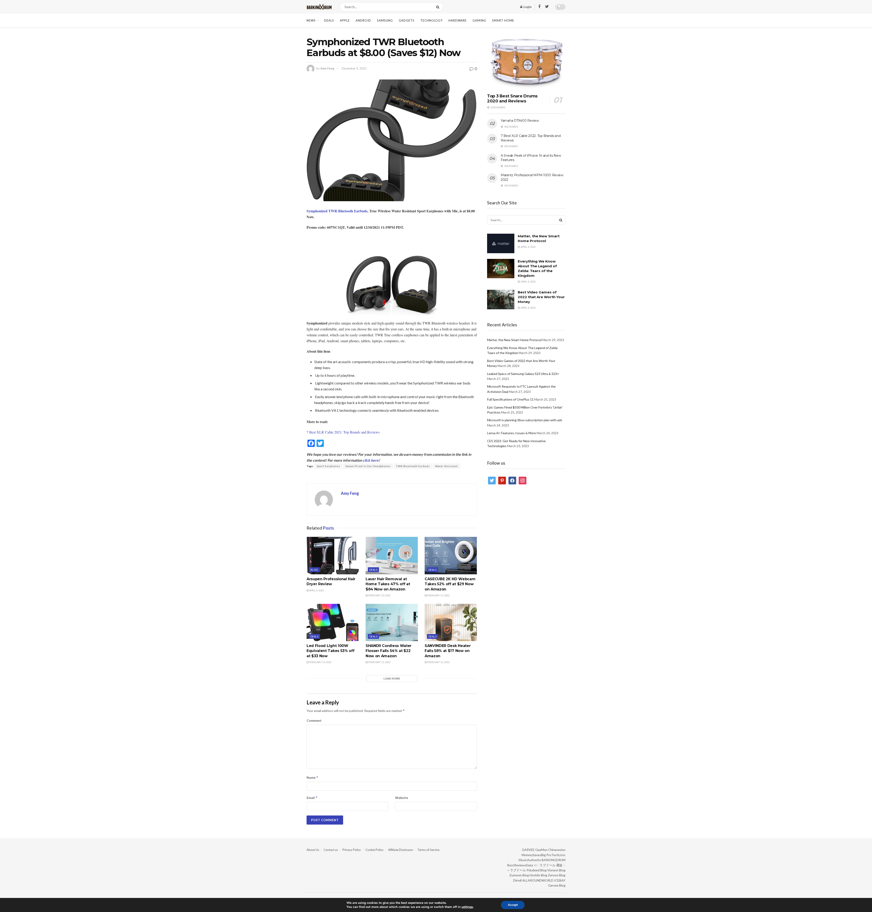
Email (312, 798)
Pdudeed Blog (537, 870)
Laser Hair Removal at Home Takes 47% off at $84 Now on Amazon (388, 584)
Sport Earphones (328, 466)
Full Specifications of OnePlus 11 (510, 399)
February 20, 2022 (379, 595)
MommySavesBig (534, 855)
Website (401, 798)
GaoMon (541, 850)
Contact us (331, 850)
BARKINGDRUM (553, 860)
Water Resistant (446, 466)
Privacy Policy (351, 850)
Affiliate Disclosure (400, 850)
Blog (314, 569)
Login (527, 7)
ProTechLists (555, 855)
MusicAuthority (530, 860)
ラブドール (518, 870)
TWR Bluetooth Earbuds (413, 466)
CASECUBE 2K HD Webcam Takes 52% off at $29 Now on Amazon (450, 584)
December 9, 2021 (354, 68)
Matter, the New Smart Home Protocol (514, 340)
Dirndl (517, 880)
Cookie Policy (374, 850)
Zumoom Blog (519, 875)
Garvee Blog (556, 885)
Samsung (385, 20)
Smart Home (503, 20)
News (311, 20)
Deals (329, 20)
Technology (431, 20)
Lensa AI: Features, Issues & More (511, 433)
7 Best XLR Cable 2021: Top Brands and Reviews (343, 432)
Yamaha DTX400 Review (520, 121)
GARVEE (528, 850)
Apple (345, 20)
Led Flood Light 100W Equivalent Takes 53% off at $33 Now (330, 651)
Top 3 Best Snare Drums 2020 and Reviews (512, 99)
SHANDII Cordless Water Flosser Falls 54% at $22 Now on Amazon (388, 651)
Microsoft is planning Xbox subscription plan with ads (524, 420)
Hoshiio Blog (538, 875)
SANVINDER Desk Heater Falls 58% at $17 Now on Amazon (448, 651)
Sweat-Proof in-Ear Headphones (368, 466)
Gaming (479, 20)
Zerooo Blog (556, 875)
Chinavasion (556, 850)
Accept (513, 905)
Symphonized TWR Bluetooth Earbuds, (337, 210)
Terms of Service (428, 850)
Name (312, 777)
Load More (392, 678)
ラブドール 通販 (551, 865)
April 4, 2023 (316, 590)
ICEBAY (559, 880)
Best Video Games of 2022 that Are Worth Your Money (541, 297)
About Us (313, 850)
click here (371, 460)
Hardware (457, 20)
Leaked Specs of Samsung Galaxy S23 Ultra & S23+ (523, 374)
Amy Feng (327, 68)
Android (363, 20)
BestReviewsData (520, 865)
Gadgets (406, 20)
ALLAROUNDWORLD (537, 880)
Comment (314, 720)
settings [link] (467, 907)
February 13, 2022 (438, 595)
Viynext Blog (556, 870)
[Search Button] (438, 6)
